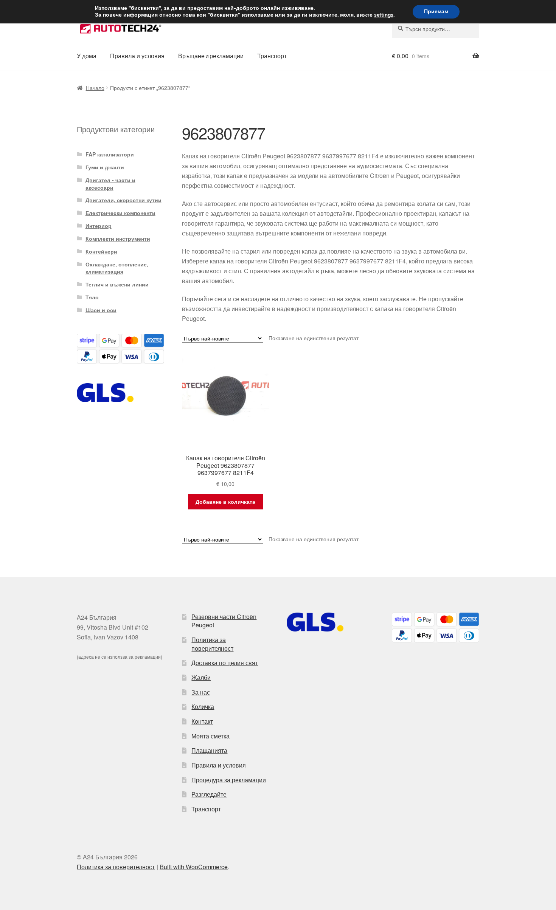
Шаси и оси (100, 310)
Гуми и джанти (104, 167)
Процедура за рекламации (228, 779)
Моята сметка (210, 736)
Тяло (92, 297)
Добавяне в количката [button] (225, 501)
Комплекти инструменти (117, 238)
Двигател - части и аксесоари (110, 183)
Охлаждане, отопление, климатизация (116, 267)
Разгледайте (209, 794)
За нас (200, 692)
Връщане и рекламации (211, 55)
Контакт (202, 721)
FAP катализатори (109, 154)
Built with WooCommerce (194, 866)
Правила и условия (137, 55)
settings (383, 15)
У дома (86, 55)
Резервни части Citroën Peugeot (223, 621)
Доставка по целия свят (224, 662)
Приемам (436, 11)
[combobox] (435, 29)
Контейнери (101, 251)
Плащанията (209, 750)
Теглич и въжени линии (117, 284)
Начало (95, 87)
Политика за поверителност (212, 644)
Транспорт (272, 55)
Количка (202, 706)
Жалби (201, 677)
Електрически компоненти (120, 213)
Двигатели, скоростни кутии (123, 200)
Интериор (98, 225)
